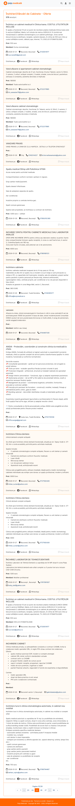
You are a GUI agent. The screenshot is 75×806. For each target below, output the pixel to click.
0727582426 (45, 481)
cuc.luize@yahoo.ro (15, 630)
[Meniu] (69, 3)
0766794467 (45, 769)
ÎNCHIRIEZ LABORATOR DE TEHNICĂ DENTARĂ (27, 559)
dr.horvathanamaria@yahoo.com (54, 155)
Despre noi (50, 801)
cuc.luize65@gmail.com (17, 55)
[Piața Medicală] (13, 3)
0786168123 (44, 253)
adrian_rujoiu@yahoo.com (18, 772)
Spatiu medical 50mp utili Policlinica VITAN (25, 169)
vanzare (9, 310)
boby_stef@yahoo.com (16, 585)
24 (32, 790)
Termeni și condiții (40, 801)
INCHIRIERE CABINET (16, 643)
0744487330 (44, 333)
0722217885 (44, 89)
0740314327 (33, 155)
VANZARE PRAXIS (14, 143)
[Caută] (61, 3)
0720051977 (44, 52)
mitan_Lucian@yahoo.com (18, 484)
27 (46, 790)
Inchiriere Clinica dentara (17, 434)
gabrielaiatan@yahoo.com (56, 692)
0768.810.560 (45, 218)
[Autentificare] (65, 3)
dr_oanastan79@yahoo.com (18, 92)
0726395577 (49, 293)
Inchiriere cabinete (14, 267)
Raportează (64, 61)
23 (28, 790)
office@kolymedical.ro (16, 296)
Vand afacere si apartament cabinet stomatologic (28, 69)
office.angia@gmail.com (17, 420)
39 (54, 790)
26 (41, 790)
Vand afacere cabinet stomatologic (22, 106)
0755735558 (49, 417)
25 (37, 790)
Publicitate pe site (27, 801)
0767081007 (45, 582)
